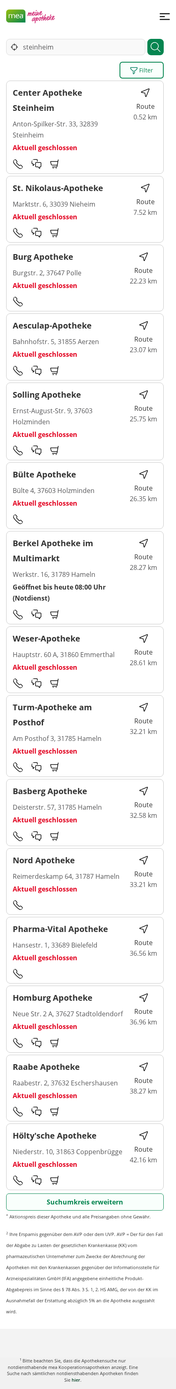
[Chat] (36, 163)
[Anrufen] (18, 163)
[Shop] (55, 163)
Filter (145, 70)
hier (76, 1380)
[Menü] (165, 16)
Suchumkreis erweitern (85, 1202)
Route (145, 106)
